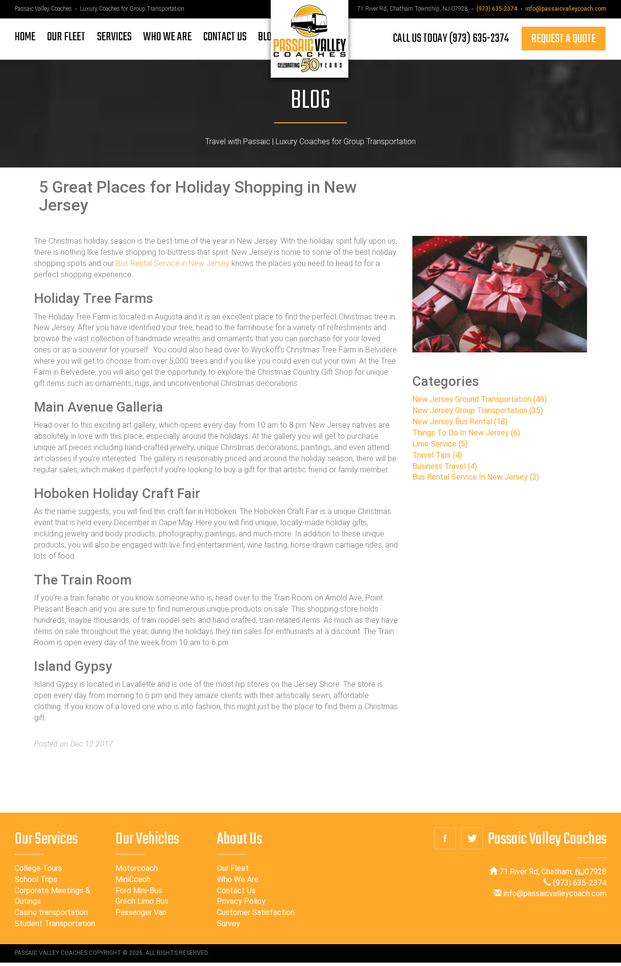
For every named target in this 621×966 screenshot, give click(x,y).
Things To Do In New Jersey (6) (466, 432)
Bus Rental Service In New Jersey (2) (475, 477)
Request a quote (563, 39)
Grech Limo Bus (141, 901)
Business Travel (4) (444, 466)
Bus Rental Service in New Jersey (172, 263)
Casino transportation (51, 912)
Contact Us (236, 890)
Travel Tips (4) (437, 455)
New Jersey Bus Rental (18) (459, 421)
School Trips (36, 879)
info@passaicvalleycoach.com (565, 8)
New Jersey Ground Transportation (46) (479, 399)
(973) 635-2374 (496, 8)
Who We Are (238, 879)
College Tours (38, 868)
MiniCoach (132, 879)
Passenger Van (140, 912)
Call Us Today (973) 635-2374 (451, 39)
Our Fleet (233, 868)
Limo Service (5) (440, 444)
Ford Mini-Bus (138, 890)
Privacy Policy (241, 901)
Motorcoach (136, 868)
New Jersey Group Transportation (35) (477, 410)
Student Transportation (55, 923)
